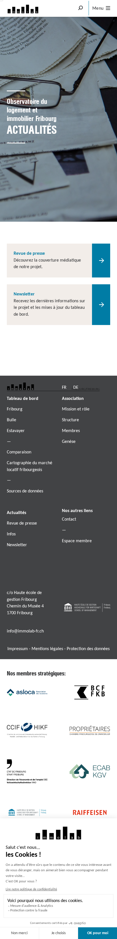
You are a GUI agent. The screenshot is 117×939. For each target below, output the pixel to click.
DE (75, 387)
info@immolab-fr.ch (25, 631)
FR (64, 387)
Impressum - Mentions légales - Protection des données (58, 648)
